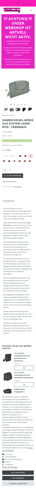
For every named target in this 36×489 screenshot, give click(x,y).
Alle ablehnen (18, 478)
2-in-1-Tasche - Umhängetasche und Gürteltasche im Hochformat (22, 357)
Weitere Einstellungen (9, 467)
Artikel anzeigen (24, 384)
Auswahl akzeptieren (18, 483)
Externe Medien (11, 457)
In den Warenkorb (14, 175)
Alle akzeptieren (18, 472)
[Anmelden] (10, 3)
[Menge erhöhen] (10, 170)
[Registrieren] (17, 3)
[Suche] (24, 3)
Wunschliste (11, 181)
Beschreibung (8, 200)
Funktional (9, 464)
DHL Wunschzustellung (14, 459)
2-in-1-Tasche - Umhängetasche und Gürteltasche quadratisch (23, 375)
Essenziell (9, 454)
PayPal (8, 462)
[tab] (8, 200)
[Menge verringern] (13, 170)
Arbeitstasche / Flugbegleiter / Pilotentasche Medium (22, 391)
